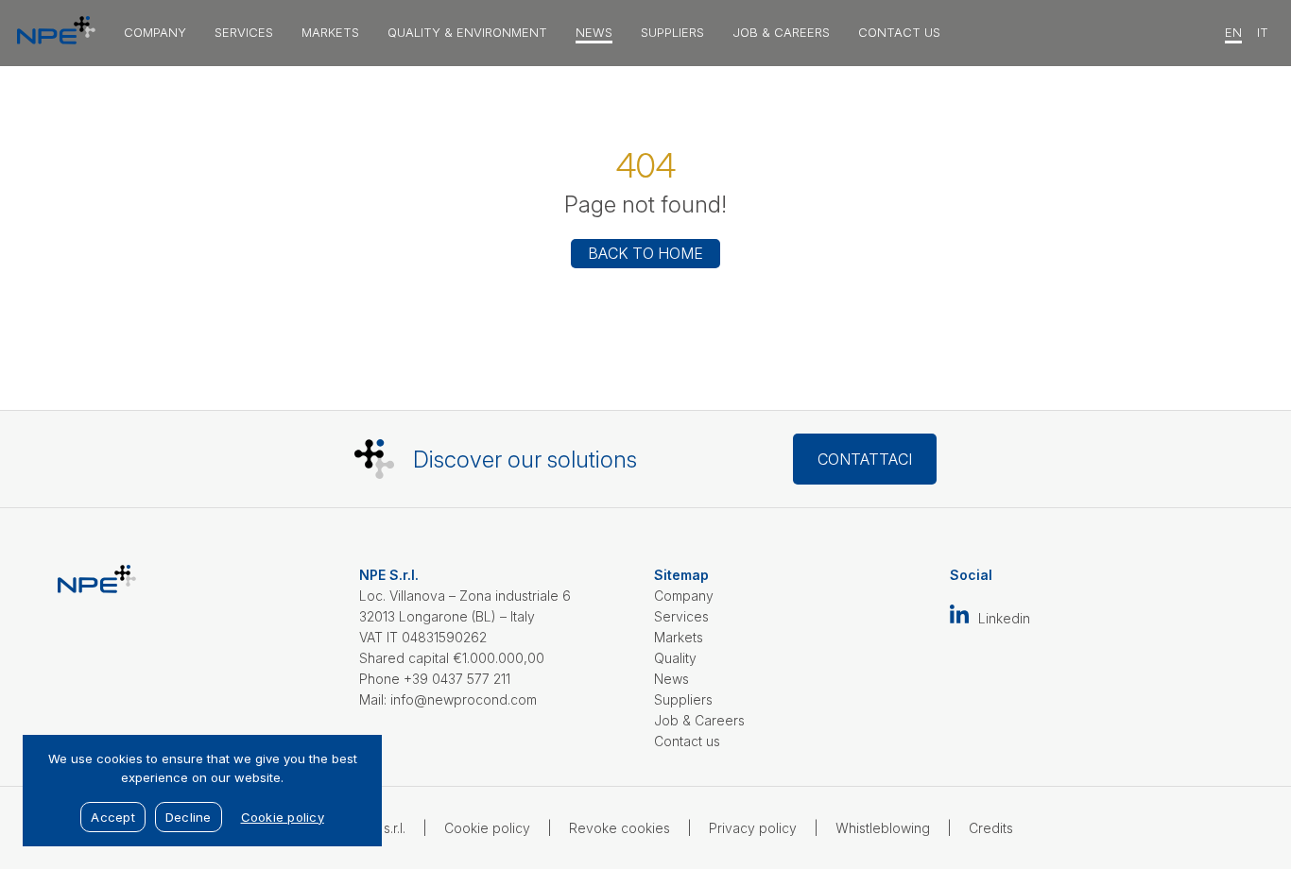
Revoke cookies (619, 828)
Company (155, 32)
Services (244, 32)
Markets (330, 32)
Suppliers (672, 32)
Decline (188, 817)
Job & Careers (781, 32)
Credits (991, 828)
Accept (113, 817)
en (1233, 32)
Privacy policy (753, 828)
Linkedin (1004, 618)
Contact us (899, 32)
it (1262, 32)
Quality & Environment (467, 32)
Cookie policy (487, 828)
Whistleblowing (882, 828)
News (594, 32)
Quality (675, 658)
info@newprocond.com (463, 699)
